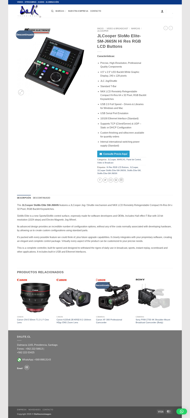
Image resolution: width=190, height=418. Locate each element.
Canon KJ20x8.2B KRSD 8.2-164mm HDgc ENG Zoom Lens (74, 321)
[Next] (172, 303)
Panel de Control (133, 159)
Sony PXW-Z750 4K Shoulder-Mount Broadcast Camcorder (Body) (153, 321)
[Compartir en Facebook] (100, 180)
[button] (162, 11)
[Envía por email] (110, 180)
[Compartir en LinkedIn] (121, 180)
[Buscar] (52, 11)
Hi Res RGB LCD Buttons (118, 167)
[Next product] (166, 28)
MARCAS (135, 28)
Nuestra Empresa (78, 11)
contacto (95, 11)
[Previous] (17, 303)
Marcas (60, 11)
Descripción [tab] (24, 198)
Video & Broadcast (117, 28)
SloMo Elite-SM (134, 170)
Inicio (100, 28)
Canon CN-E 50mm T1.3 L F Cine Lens (33, 321)
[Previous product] (171, 28)
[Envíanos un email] (26, 367)
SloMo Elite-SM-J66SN (107, 173)
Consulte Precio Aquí (115, 154)
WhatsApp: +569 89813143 (36, 359)
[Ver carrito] (170, 11)
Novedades (34, 410)
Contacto (48, 410)
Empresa (21, 410)
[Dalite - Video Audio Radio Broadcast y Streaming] (32, 11)
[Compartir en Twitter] (105, 180)
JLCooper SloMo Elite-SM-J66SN (111, 170)
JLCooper (102, 31)
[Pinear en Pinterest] (116, 180)
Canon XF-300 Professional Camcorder (109, 321)
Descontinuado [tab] (41, 198)
